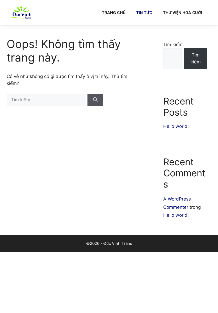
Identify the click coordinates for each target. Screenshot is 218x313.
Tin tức (144, 12)
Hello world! (176, 126)
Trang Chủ (113, 12)
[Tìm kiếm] (95, 100)
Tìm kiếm (173, 44)
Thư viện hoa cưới (182, 12)
